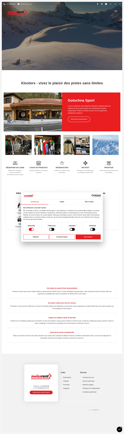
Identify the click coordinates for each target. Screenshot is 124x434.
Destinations (67, 377)
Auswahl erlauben (62, 237)
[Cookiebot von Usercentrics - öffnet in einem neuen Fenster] (93, 195)
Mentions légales (88, 384)
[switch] (51, 229)
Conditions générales (89, 392)
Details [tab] (62, 202)
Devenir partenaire (89, 381)
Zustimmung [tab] (35, 202)
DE (115, 4)
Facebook (66, 384)
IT (120, 4)
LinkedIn (66, 381)
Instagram (66, 388)
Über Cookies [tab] (89, 202)
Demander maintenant (41, 392)
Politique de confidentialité (91, 388)
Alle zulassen (88, 237)
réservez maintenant (79, 119)
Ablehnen (36, 237)
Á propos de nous (88, 377)
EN (110, 4)
